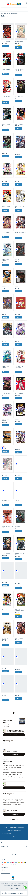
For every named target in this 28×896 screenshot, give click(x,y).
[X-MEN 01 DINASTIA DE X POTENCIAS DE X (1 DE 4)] (21, 599)
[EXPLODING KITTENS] (7, 490)
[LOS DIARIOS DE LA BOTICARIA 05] (21, 329)
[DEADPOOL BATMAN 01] (7, 276)
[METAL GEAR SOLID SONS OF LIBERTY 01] (7, 516)
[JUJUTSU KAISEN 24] (21, 31)
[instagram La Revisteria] (12, 854)
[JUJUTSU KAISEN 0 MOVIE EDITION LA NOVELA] (7, 329)
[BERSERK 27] (21, 249)
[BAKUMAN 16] (7, 599)
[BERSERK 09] (21, 516)
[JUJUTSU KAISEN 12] (7, 464)
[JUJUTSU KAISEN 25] (7, 31)
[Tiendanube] (14, 888)
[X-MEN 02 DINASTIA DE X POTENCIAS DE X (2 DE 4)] (21, 571)
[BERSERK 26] (21, 276)
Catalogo (6, 13)
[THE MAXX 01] (21, 409)
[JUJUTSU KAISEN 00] (7, 59)
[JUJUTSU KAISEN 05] (7, 196)
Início (2, 13)
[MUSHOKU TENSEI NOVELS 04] (21, 437)
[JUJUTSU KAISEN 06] (7, 222)
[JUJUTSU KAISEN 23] (7, 86)
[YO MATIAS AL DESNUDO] (21, 303)
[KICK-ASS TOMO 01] (21, 383)
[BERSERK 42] (7, 303)
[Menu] (2, 4)
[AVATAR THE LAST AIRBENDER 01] (7, 628)
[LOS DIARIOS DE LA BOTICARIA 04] (21, 169)
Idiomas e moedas (5, 873)
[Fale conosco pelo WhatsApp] (25, 887)
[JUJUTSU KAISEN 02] (21, 114)
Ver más (14, 819)
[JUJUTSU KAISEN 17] (21, 86)
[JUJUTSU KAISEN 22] (7, 114)
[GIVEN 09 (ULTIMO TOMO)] (21, 196)
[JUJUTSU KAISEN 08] (7, 142)
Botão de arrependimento (14, 886)
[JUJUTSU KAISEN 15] (7, 383)
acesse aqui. (22, 885)
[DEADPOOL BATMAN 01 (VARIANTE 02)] (21, 59)
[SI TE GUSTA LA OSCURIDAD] (7, 437)
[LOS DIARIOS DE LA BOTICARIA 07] (7, 356)
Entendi (21, 893)
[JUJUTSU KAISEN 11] (7, 543)
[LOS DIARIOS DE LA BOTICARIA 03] (7, 249)
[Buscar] (25, 9)
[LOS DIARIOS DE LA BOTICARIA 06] (21, 356)
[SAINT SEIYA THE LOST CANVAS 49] (21, 543)
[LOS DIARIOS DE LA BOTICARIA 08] (7, 409)
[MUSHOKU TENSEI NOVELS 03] (21, 142)
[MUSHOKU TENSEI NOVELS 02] (21, 222)
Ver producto (14, 734)
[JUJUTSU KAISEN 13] (21, 628)
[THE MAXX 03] (21, 464)
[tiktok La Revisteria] (15, 854)
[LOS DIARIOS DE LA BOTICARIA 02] (7, 169)
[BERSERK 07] (21, 490)
